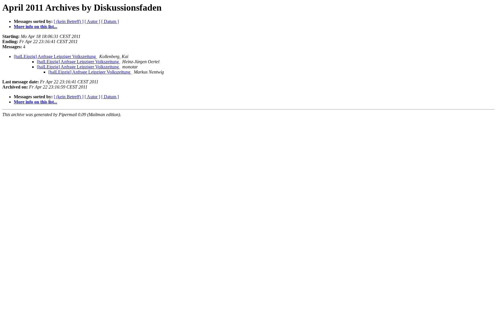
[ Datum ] (110, 21)
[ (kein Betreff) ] (68, 21)
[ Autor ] (92, 21)
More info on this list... (35, 26)
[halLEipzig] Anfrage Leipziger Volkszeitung (55, 56)
